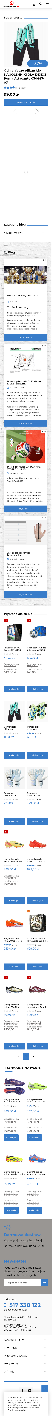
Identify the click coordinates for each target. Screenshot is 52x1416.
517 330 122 (24, 1305)
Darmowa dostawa (23, 1068)
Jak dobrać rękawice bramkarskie (19, 554)
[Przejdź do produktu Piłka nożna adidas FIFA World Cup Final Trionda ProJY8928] (37, 923)
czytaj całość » (25, 337)
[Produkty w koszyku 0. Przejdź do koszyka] (34, 4)
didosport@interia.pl (15, 1309)
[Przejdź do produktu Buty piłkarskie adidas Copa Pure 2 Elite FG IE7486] (37, 989)
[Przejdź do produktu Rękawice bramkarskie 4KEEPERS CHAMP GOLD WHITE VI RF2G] (37, 778)
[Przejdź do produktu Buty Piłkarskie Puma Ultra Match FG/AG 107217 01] (14, 923)
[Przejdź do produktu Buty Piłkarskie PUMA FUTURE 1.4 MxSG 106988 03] (37, 844)
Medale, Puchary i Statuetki (22, 296)
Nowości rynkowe (13, 232)
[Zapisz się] (44, 1282)
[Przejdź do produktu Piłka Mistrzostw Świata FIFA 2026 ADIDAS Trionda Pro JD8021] (14, 632)
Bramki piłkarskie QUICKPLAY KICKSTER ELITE (24, 382)
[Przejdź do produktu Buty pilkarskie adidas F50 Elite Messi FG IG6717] (14, 989)
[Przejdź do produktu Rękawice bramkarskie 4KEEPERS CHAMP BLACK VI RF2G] (14, 778)
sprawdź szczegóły (26, 102)
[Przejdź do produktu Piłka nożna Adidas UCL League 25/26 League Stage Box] (37, 632)
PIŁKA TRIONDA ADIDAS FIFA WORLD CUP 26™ (24, 468)
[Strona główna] (11, 4)
